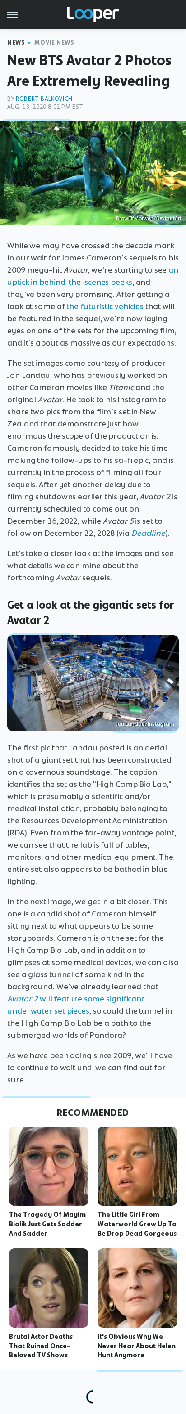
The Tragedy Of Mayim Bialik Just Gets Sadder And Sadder (47, 1224)
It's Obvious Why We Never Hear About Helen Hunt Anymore (137, 1346)
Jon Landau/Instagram (145, 724)
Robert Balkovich (44, 99)
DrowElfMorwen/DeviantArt (148, 218)
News (16, 42)
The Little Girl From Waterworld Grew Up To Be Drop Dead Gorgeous (137, 1224)
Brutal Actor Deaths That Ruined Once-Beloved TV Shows (41, 1346)
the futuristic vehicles (105, 306)
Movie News (54, 42)
